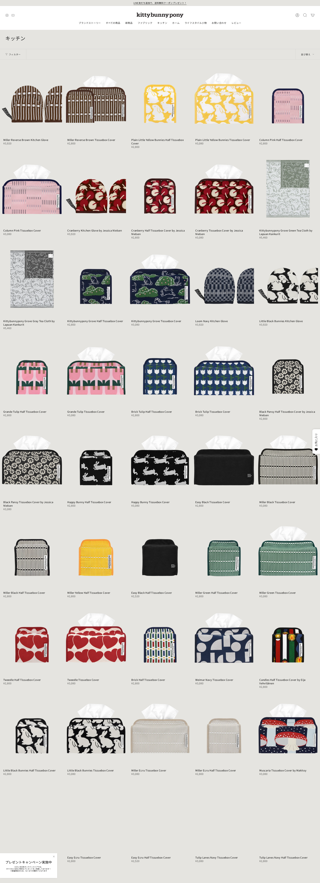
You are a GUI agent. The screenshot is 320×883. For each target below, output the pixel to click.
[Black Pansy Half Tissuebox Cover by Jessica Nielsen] (288, 369)
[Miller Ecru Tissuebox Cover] (160, 728)
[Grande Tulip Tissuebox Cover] (96, 369)
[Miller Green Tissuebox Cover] (288, 550)
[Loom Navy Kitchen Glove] (224, 279)
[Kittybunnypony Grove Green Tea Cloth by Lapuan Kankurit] (288, 188)
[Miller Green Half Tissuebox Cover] (224, 550)
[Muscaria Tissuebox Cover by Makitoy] (288, 728)
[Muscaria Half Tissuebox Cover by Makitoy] (32, 815)
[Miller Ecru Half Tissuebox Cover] (224, 728)
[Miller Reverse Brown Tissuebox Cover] (96, 98)
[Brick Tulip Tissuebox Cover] (224, 369)
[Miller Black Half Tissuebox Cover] (32, 550)
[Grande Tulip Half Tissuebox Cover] (32, 369)
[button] (89, 23)
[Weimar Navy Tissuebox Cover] (224, 638)
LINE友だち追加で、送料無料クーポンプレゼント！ (160, 2)
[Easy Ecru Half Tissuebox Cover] (160, 815)
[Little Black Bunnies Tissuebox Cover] (96, 728)
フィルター (15, 54)
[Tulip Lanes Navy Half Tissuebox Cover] (288, 815)
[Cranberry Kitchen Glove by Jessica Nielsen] (96, 188)
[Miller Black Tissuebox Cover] (288, 460)
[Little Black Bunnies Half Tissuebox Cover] (32, 728)
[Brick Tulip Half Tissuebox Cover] (160, 369)
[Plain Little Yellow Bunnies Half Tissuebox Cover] (160, 98)
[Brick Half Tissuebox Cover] (160, 638)
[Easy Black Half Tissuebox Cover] (160, 550)
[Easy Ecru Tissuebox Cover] (96, 815)
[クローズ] (53, 856)
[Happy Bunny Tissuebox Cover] (160, 460)
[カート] (312, 15)
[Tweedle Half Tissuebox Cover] (32, 638)
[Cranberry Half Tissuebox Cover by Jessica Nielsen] (160, 188)
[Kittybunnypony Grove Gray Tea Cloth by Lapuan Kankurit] (32, 279)
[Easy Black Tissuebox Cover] (224, 460)
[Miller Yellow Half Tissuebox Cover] (96, 550)
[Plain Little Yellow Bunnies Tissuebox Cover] (224, 98)
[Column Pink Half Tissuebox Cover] (288, 98)
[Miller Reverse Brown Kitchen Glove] (32, 98)
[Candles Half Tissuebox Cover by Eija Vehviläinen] (288, 638)
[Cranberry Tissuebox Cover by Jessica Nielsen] (224, 188)
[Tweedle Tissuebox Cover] (96, 638)
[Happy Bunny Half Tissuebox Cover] (96, 460)
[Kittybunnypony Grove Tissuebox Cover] (160, 279)
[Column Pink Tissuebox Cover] (32, 188)
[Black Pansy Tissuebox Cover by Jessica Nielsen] (32, 460)
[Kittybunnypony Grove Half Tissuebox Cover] (96, 279)
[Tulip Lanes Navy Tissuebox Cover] (224, 815)
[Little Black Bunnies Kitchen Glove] (288, 279)
